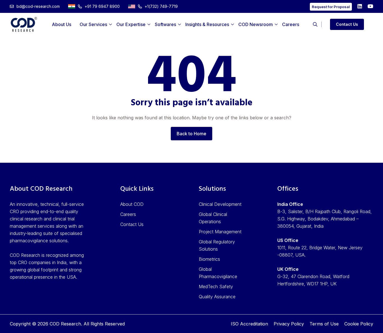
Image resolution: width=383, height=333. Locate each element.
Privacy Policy (289, 324)
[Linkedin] (359, 6)
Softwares (165, 24)
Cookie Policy (358, 324)
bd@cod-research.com (38, 6)
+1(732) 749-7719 (161, 6)
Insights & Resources (207, 24)
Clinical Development (220, 204)
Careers (290, 24)
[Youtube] (370, 6)
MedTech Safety (216, 286)
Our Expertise (131, 24)
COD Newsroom (255, 24)
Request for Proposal (331, 6)
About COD (132, 204)
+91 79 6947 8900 (102, 6)
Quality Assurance (217, 296)
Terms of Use (324, 324)
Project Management (220, 231)
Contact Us (347, 24)
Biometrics (209, 259)
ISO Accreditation (249, 324)
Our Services (93, 24)
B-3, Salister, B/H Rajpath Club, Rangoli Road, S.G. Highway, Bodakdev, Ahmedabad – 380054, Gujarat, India (324, 219)
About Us (61, 24)
